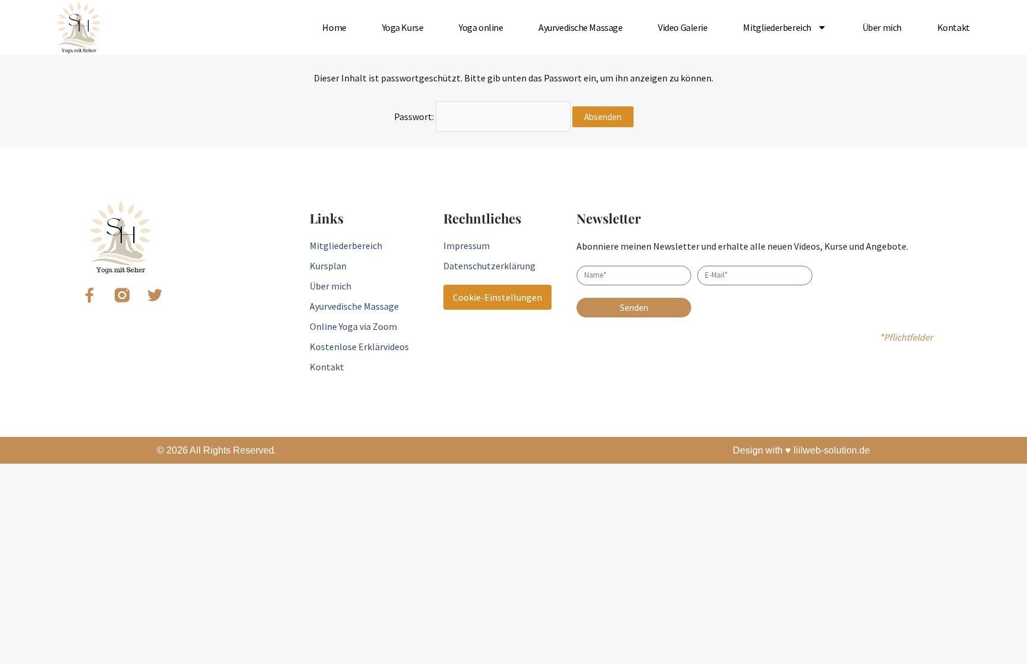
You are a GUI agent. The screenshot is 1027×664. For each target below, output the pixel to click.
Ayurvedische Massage (580, 27)
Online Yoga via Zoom (353, 326)
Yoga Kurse (403, 27)
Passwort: (415, 116)
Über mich (882, 27)
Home (334, 27)
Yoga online (481, 27)
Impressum (466, 245)
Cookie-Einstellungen (497, 297)
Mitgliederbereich (777, 27)
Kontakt (953, 27)
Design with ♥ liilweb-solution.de (801, 450)
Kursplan (328, 266)
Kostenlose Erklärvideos (359, 347)
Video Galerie (682, 27)
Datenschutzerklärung (489, 266)
